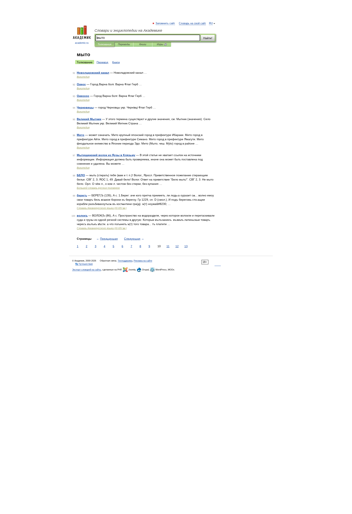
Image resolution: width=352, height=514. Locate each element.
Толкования (104, 44)
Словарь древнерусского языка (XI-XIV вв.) (101, 208)
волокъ (82, 215)
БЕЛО (81, 175)
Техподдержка (125, 260)
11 (167, 246)
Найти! (207, 38)
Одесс (81, 84)
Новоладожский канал (93, 72)
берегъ (82, 195)
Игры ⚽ (162, 44)
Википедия (83, 76)
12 (177, 246)
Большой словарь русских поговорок (98, 188)
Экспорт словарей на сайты (86, 269)
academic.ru (82, 43)
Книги (142, 44)
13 (186, 246)
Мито (80, 135)
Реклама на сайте (143, 260)
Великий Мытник (89, 119)
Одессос (83, 95)
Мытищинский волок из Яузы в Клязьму (106, 155)
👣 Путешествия (84, 264)
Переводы (124, 44)
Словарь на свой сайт (192, 23)
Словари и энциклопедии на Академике (128, 30)
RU (211, 23)
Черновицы (85, 107)
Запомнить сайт (165, 23)
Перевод (102, 62)
